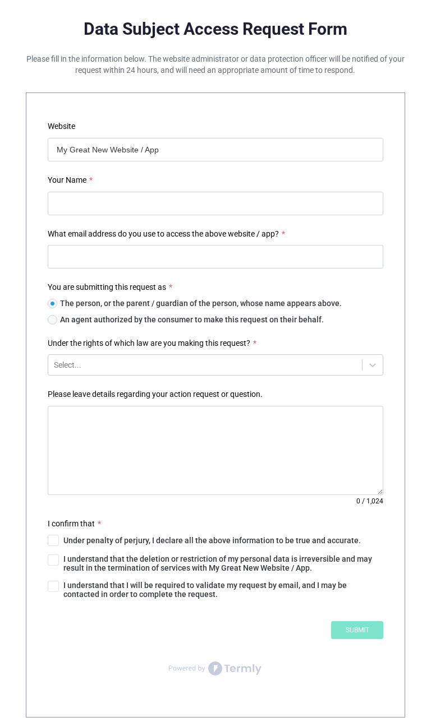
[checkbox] (215, 540)
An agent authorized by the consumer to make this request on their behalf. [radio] (192, 319)
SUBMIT (357, 630)
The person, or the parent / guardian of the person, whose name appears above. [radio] (201, 303)
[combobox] (55, 364)
